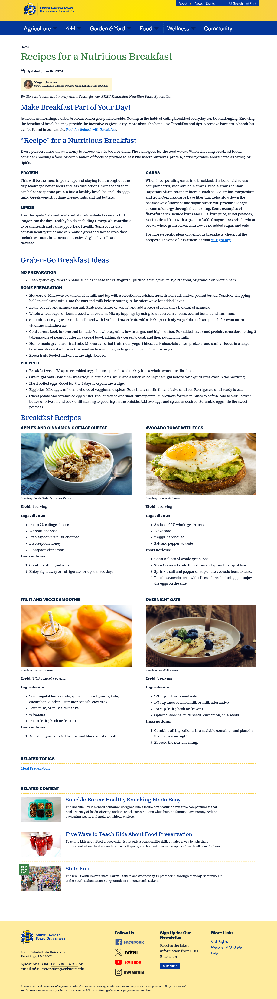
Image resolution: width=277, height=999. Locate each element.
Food (146, 28)
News (199, 3)
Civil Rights (219, 941)
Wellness (178, 28)
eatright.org (221, 240)
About (183, 3)
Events (210, 3)
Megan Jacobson (46, 83)
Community (218, 28)
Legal (215, 952)
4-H (70, 28)
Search (238, 3)
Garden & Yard (107, 28)
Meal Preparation (35, 768)
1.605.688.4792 (64, 965)
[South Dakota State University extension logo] (49, 9)
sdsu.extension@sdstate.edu (58, 969)
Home (25, 47)
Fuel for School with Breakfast (91, 130)
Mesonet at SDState (226, 947)
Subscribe (170, 966)
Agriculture (37, 28)
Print (253, 3)
